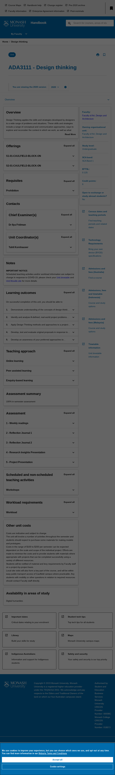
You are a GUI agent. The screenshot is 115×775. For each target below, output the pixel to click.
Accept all (57, 759)
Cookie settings (57, 766)
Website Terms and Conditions (52, 753)
